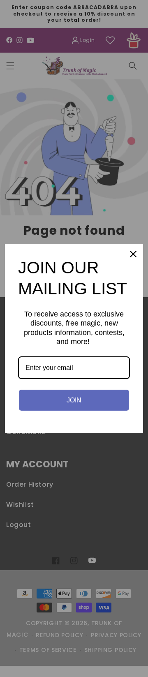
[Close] (133, 254)
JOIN (74, 400)
